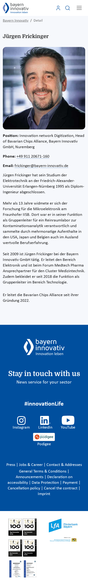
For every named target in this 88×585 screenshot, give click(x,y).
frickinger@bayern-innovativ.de (41, 166)
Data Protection (46, 482)
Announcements (30, 477)
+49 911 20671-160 (32, 156)
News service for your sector (44, 382)
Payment (71, 482)
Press (11, 465)
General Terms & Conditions (43, 471)
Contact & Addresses (64, 465)
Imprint (44, 494)
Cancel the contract (61, 488)
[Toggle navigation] (79, 8)
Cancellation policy (24, 488)
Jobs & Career (31, 465)
